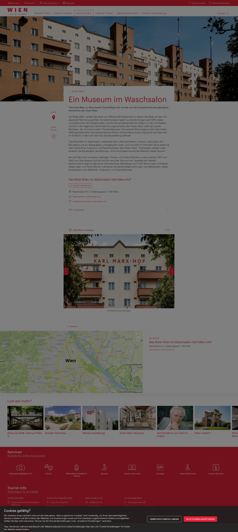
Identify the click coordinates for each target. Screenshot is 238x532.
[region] (119, 519)
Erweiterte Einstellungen (164, 519)
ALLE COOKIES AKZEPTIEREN (200, 519)
